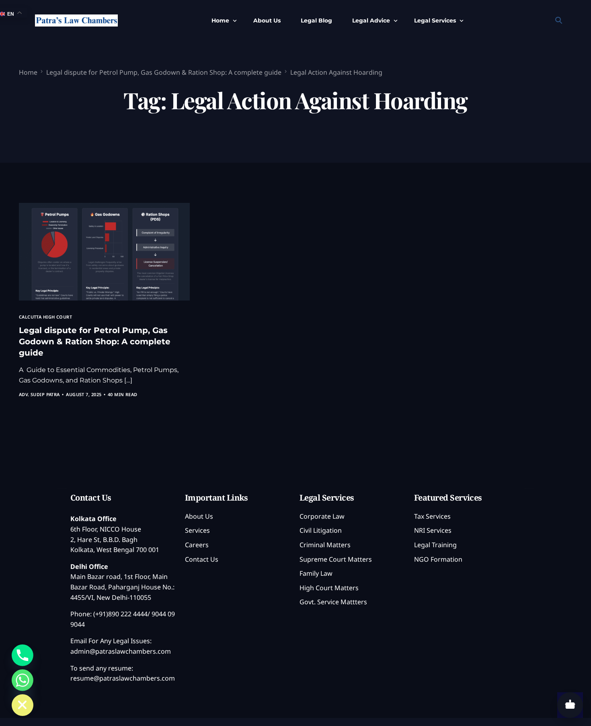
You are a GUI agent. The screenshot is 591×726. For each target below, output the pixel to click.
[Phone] (22, 655)
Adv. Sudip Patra (39, 394)
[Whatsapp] (22, 680)
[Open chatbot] (570, 705)
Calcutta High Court (45, 317)
